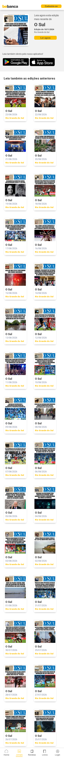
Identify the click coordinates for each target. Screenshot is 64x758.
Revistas (32, 755)
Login (57, 755)
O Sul (39, 24)
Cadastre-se (51, 6)
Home (6, 755)
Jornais (19, 755)
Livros (45, 755)
